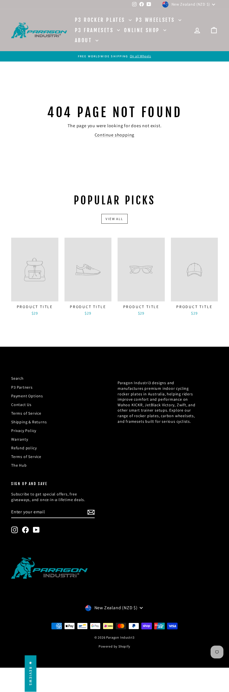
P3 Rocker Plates (101, 20)
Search (17, 378)
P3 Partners (22, 387)
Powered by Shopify (114, 646)
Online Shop (143, 30)
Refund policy (24, 447)
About (84, 40)
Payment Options (27, 395)
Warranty (19, 439)
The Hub (19, 465)
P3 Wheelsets (156, 20)
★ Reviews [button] (30, 673)
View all (114, 219)
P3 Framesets (95, 30)
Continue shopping (115, 135)
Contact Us (21, 404)
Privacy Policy (23, 430)
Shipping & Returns (29, 421)
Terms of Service (26, 413)
